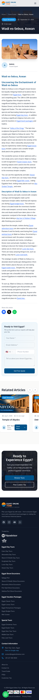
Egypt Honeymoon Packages (11, 608)
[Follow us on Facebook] (4, 522)
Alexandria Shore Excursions (11, 584)
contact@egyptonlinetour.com (15, 654)
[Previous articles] (30, 390)
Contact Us (5, 668)
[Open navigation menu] (35, 3)
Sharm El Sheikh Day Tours (11, 558)
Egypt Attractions (8, 19)
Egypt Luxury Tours (8, 604)
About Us (5, 664)
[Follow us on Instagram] (9, 522)
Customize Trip (7, 678)
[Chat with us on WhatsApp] (20, 522)
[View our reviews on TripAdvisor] (19, 535)
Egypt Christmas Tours (9, 624)
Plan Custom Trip (19, 485)
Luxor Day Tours (7, 564)
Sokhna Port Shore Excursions (12, 591)
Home (4, 14)
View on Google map (12, 650)
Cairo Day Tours (7, 551)
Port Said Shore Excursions (11, 588)
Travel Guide (12, 14)
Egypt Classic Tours (8, 601)
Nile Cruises (6, 614)
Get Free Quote (19, 371)
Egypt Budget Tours (8, 611)
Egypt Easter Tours (8, 628)
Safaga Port (5, 578)
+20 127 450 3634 (11, 658)
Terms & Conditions (14, 696)
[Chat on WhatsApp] (5, 694)
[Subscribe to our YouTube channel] (14, 522)
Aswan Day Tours (7, 568)
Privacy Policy (26, 696)
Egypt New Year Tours (9, 631)
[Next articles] (35, 390)
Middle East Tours (7, 634)
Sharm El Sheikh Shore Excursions (13, 581)
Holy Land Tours (7, 638)
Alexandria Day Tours (9, 554)
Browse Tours (19, 478)
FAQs (3, 674)
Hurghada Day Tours (8, 561)
